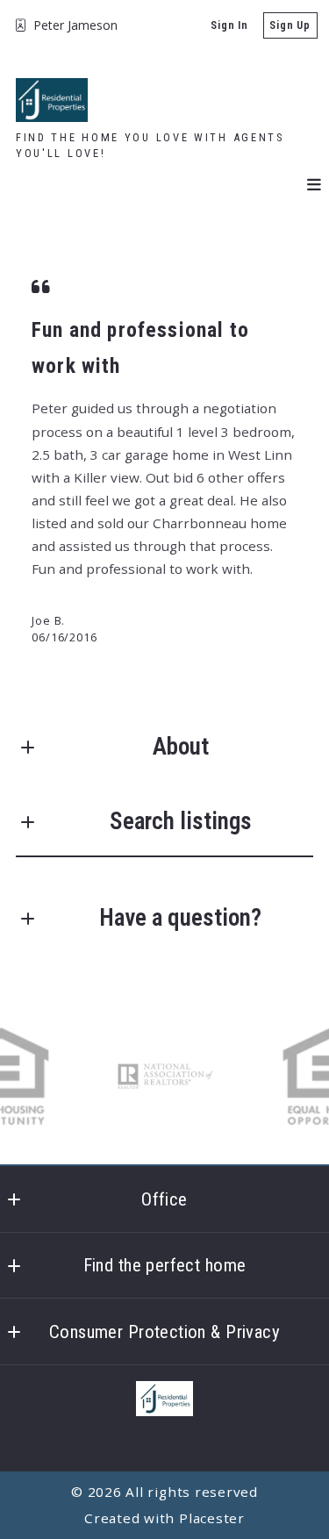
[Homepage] (52, 100)
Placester (212, 1518)
